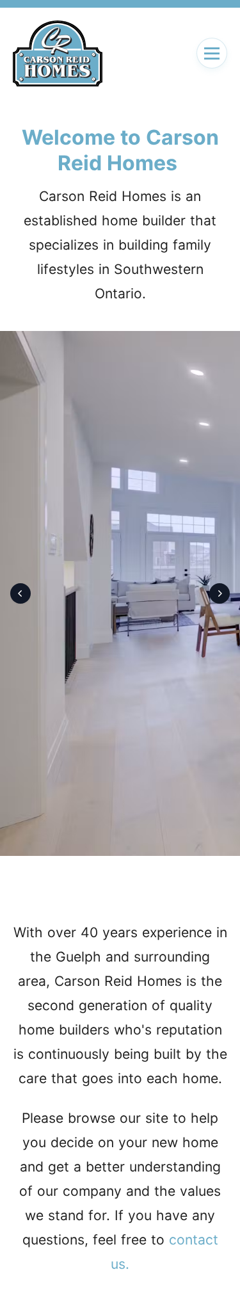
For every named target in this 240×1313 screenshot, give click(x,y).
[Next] (219, 593)
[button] (211, 53)
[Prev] (20, 593)
